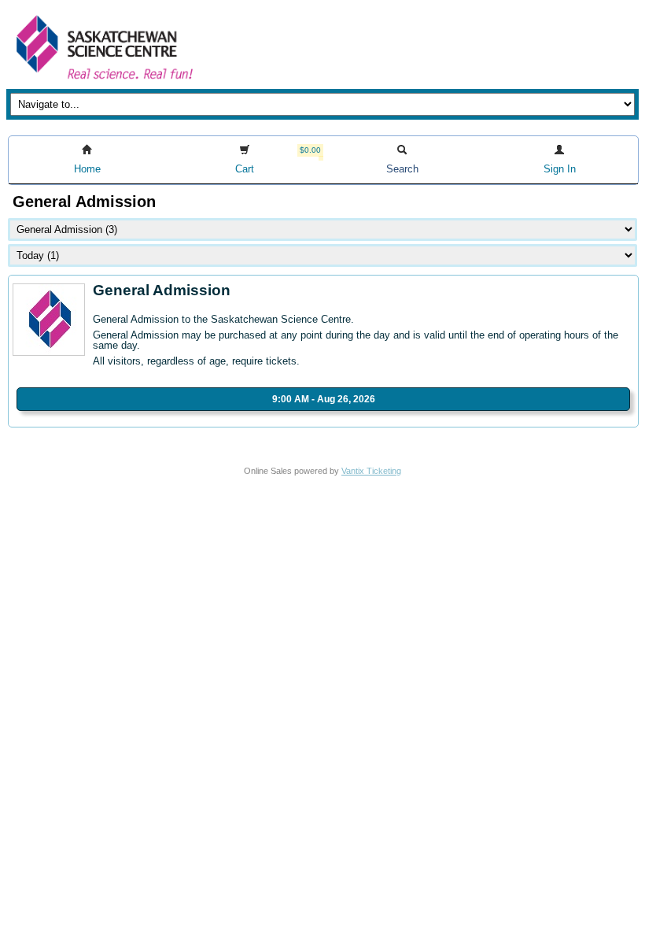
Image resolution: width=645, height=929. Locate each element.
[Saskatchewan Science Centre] (103, 80)
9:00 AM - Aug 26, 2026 (323, 399)
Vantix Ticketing (371, 471)
